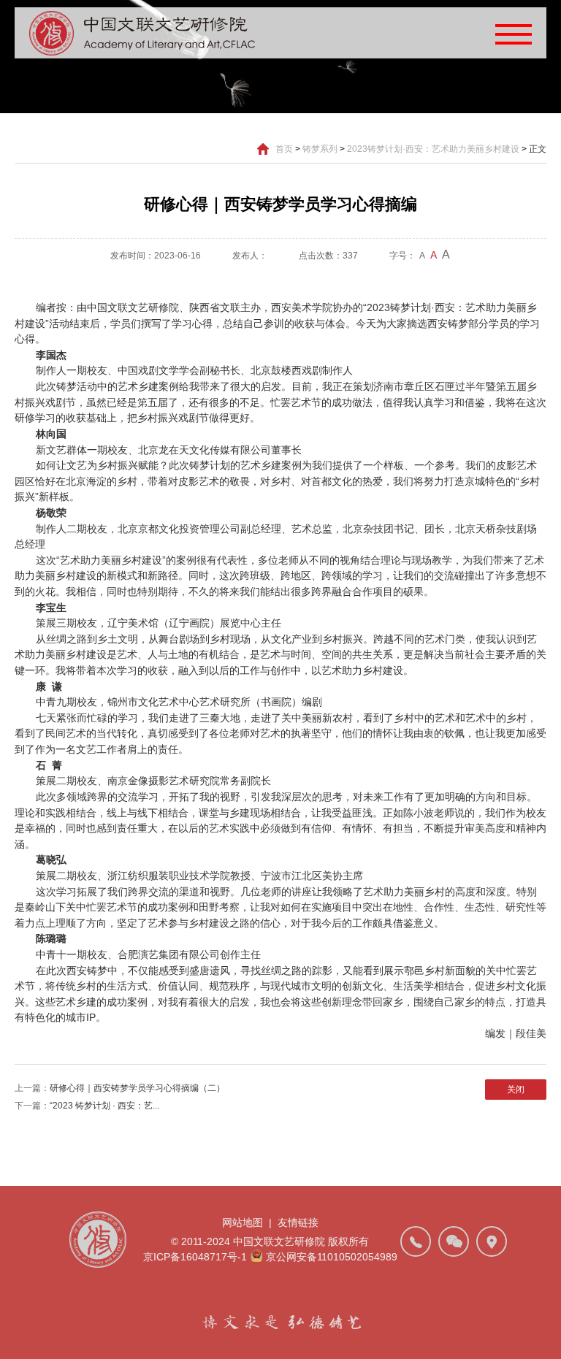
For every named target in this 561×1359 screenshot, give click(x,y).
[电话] (415, 1241)
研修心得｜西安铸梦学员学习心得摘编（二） (137, 1088)
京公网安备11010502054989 (331, 1257)
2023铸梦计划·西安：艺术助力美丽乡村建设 (433, 149)
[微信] (453, 1241)
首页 (284, 149)
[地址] (491, 1241)
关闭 (515, 1089)
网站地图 (242, 1222)
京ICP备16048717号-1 (195, 1257)
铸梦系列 (319, 149)
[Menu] (513, 33)
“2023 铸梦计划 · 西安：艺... (104, 1105)
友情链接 (298, 1222)
